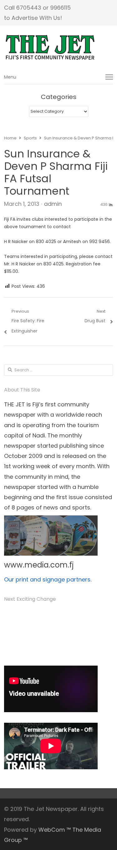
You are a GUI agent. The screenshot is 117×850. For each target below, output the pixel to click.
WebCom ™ (54, 830)
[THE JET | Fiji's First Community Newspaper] (58, 47)
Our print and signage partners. (47, 579)
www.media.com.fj (39, 565)
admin (53, 204)
